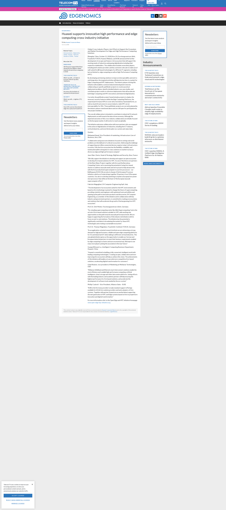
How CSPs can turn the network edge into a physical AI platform (73, 107)
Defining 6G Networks (152, 86)
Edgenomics (66, 30)
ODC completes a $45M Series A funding (154, 124)
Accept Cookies (18, 495)
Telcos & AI (135, 6)
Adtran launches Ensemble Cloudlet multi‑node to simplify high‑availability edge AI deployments (155, 110)
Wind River (67, 64)
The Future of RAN (151, 120)
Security (67, 97)
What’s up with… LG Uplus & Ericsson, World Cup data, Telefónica (72, 79)
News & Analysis (78, 23)
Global (65, 54)
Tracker (76, 56)
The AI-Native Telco (70, 75)
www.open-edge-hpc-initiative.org (99, 302)
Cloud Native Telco (111, 6)
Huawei (70, 54)
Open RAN (101, 6)
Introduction (67, 23)
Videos (88, 23)
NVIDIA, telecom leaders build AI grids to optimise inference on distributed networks (154, 138)
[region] (18, 495)
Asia (149, 5)
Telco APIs (142, 6)
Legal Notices (113, 311)
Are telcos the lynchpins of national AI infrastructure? (71, 92)
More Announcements (153, 163)
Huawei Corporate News (73, 42)
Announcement (68, 53)
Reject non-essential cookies (18, 500)
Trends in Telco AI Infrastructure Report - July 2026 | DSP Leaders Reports (72, 87)
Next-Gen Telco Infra (152, 104)
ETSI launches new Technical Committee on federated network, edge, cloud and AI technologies (154, 76)
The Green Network (123, 6)
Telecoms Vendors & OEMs (71, 55)
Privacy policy (67, 137)
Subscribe (73, 133)
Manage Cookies (18, 503)
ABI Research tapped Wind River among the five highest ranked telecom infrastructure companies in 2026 (73, 69)
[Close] (32, 484)
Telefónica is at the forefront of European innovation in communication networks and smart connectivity (154, 93)
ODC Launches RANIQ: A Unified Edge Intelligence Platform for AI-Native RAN (154, 154)
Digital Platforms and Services (87, 6)
